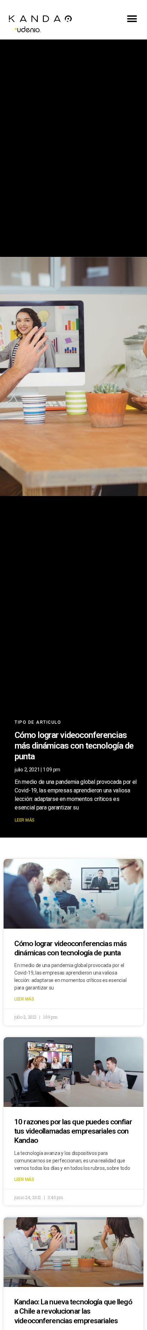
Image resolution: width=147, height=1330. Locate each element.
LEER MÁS (25, 820)
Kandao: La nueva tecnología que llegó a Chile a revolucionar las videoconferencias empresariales (73, 1311)
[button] (132, 19)
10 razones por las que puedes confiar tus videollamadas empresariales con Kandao (73, 1131)
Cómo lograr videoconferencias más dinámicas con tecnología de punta (74, 745)
